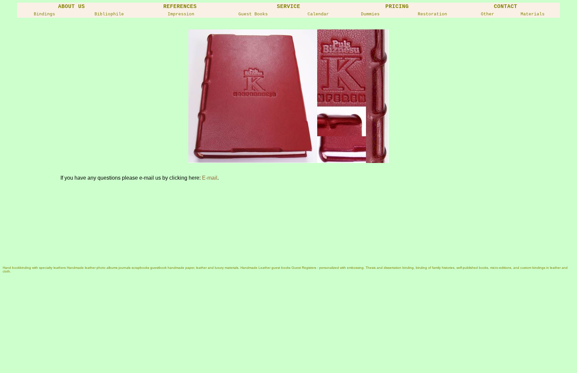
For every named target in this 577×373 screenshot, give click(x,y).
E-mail (209, 178)
